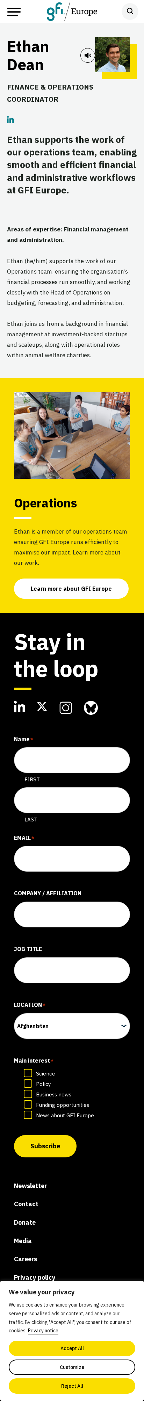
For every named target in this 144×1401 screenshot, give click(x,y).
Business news (53, 1094)
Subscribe (45, 1146)
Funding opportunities (62, 1105)
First (32, 779)
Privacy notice (43, 1330)
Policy (43, 1084)
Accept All (72, 1348)
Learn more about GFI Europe (71, 588)
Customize (72, 1367)
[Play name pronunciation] (87, 55)
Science (45, 1073)
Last (30, 819)
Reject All (72, 1386)
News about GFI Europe (65, 1115)
